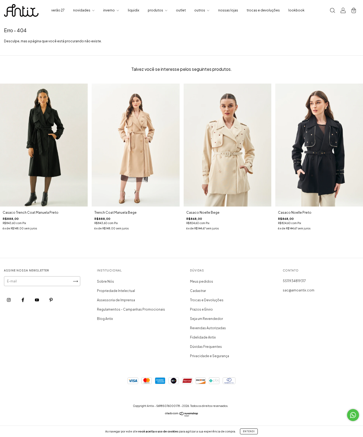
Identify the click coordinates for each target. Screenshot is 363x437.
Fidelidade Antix (203, 337)
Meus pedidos (201, 281)
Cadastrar (198, 291)
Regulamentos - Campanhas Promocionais (131, 309)
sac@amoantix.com (298, 290)
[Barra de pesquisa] (332, 11)
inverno (109, 10)
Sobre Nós (105, 281)
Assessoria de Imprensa (116, 300)
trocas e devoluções (263, 10)
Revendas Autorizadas (208, 328)
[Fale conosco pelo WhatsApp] (353, 415)
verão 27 (58, 10)
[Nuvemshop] (181, 416)
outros (200, 10)
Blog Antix (105, 319)
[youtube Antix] (37, 300)
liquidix (133, 10)
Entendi (249, 431)
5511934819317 (294, 281)
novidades (82, 10)
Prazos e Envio (201, 309)
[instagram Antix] (9, 300)
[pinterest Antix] (51, 300)
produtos (156, 10)
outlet (181, 10)
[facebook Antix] (23, 300)
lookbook (296, 10)
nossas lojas (228, 10)
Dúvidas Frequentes (206, 347)
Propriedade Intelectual (116, 291)
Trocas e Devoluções (206, 300)
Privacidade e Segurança (209, 356)
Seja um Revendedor (206, 319)
